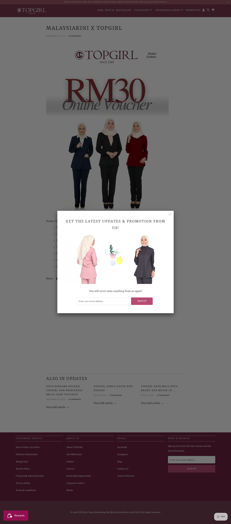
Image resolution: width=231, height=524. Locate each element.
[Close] (170, 214)
